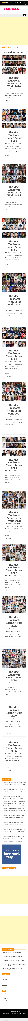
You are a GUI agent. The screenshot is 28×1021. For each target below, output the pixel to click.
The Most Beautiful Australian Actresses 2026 (14, 805)
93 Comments (8, 212)
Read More (7, 100)
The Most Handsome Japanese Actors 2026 (13, 831)
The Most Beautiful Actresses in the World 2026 (14, 782)
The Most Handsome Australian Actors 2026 (13, 808)
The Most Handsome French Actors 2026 (13, 827)
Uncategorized (6, 981)
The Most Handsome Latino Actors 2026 (13, 794)
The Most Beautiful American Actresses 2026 (14, 801)
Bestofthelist (11, 9)
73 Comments (8, 321)
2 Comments (8, 158)
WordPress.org (6, 1000)
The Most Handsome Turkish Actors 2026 (13, 822)
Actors (8, 88)
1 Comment (8, 267)
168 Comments (8, 538)
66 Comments (8, 643)
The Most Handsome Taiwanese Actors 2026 (14, 836)
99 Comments (8, 431)
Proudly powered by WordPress (10, 1013)
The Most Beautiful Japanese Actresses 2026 (14, 829)
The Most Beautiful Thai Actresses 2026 (12, 838)
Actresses (5, 979)
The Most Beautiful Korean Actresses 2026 (13, 815)
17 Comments (8, 485)
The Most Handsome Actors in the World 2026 (14, 784)
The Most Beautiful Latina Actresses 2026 (13, 791)
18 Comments (8, 590)
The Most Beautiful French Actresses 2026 (13, 824)
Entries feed (6, 996)
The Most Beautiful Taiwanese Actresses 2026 (14, 834)
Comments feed (7, 998)
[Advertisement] (14, 31)
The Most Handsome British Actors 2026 (13, 798)
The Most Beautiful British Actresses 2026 (13, 796)
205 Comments (8, 697)
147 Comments (8, 733)
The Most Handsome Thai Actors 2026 (12, 841)
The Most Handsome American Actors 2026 (13, 803)
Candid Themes (14, 1015)
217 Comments (8, 770)
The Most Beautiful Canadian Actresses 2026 (14, 810)
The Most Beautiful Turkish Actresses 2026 (13, 820)
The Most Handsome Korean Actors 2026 (13, 817)
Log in (4, 993)
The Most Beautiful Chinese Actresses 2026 (13, 787)
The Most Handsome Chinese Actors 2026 (13, 789)
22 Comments (8, 103)
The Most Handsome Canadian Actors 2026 (13, 813)
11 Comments (8, 376)
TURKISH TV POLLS (9, 868)
